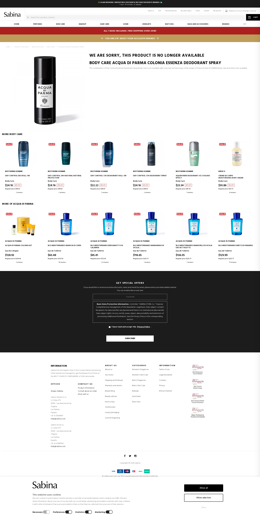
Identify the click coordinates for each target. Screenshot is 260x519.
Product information (86, 388)
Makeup (135, 391)
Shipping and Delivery (114, 380)
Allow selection (203, 498)
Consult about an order (87, 391)
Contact (206, 10)
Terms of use (164, 369)
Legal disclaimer (165, 374)
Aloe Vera (136, 401)
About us (151, 10)
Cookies (162, 380)
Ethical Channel (165, 391)
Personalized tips (171, 10)
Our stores (109, 374)
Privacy (162, 385)
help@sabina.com (58, 418)
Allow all (204, 488)
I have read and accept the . (131, 326)
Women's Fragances (140, 369)
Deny (203, 507)
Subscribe (130, 338)
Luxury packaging (112, 412)
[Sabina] (13, 12)
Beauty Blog (110, 391)
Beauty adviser (111, 396)
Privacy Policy (143, 326)
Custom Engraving (112, 417)
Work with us (83, 394)
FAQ (159, 10)
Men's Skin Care (138, 385)
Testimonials (110, 407)
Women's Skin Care (140, 374)
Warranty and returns (113, 385)
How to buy (110, 401)
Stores (198, 10)
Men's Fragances (139, 380)
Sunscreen (136, 396)
